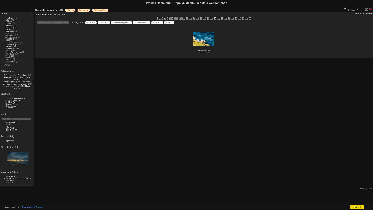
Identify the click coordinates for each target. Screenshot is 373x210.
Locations (9, 18)
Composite (9, 39)
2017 (9, 79)
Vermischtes (10, 62)
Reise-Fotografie (12, 52)
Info (6, 126)
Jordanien (9, 26)
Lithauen (8, 46)
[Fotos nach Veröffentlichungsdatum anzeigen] (366, 9)
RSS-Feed (9, 128)
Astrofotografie (11, 37)
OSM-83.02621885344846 (17, 178)
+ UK (169, 23)
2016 (28, 77)
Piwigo (370, 189)
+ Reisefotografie (121, 23)
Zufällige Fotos (11, 102)
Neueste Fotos (11, 104)
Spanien (8, 27)
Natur (27, 86)
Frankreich (9, 29)
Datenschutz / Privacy (32, 207)
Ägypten (8, 33)
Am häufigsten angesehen (15, 98)
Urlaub (23, 84)
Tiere (7, 60)
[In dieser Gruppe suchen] (345, 8)
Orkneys (6, 84)
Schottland (9, 54)
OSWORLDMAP (11, 130)
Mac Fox (8, 50)
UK (29, 75)
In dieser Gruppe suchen (55, 22)
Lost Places (10, 48)
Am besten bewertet (13, 100)
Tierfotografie (27, 82)
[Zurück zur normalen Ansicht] (362, 9)
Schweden (9, 35)
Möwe (69, 10)
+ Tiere (157, 23)
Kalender (9, 108)
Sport (7, 56)
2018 (17, 77)
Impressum (9, 141)
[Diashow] (357, 9)
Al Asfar (8, 24)
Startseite (40, 10)
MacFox (17, 88)
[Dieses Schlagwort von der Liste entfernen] (73, 10)
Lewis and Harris (12, 86)
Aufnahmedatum (43, 14)
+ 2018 (91, 23)
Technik (8, 58)
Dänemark (9, 31)
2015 (22, 86)
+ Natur (103, 23)
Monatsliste (367, 13)
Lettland (8, 22)
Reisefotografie (10, 75)
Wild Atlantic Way (20, 79)
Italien (7, 20)
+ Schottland (141, 23)
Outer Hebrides (8, 82)
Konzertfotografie (12, 43)
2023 (30, 84)
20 (215, 18)
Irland (7, 41)
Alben (4, 13)
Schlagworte (10, 122)
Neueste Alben (11, 106)
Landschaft (9, 45)
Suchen (8, 124)
